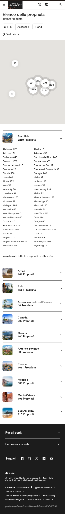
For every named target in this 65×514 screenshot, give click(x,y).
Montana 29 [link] (9, 201)
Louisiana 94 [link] (9, 193)
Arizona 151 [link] (9, 153)
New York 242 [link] (41, 213)
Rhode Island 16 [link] (42, 225)
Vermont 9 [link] (39, 237)
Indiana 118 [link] (40, 181)
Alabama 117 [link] (10, 149)
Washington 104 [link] (42, 241)
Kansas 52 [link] (39, 185)
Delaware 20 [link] (9, 169)
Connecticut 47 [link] (42, 161)
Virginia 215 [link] (9, 237)
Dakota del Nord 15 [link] (13, 165)
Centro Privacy (48, 495)
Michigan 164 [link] (10, 205)
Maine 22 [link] (39, 193)
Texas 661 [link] (8, 233)
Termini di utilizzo (13, 491)
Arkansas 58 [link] (40, 153)
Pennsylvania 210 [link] (12, 225)
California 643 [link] (10, 157)
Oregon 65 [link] (39, 221)
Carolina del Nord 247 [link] (45, 157)
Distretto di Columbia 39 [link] (46, 169)
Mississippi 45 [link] (41, 201)
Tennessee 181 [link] (11, 229)
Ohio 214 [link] (39, 217)
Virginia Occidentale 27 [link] (15, 241)
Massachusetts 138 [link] (44, 197)
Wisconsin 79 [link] (10, 245)
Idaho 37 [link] (38, 177)
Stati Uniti (11, 34)
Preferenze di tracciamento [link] (17, 487)
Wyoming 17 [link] (40, 245)
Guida (47, 499)
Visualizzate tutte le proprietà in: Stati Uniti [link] (28, 256)
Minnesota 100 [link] (10, 197)
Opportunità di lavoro (43, 487)
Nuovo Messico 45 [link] (12, 217)
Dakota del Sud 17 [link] (43, 165)
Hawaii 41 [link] (8, 177)
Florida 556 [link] (8, 173)
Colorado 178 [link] (10, 161)
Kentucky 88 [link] (9, 189)
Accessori (23, 26)
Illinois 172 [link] (8, 181)
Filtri (9, 27)
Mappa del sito (34, 499)
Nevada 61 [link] (39, 209)
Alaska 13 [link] (39, 149)
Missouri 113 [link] (40, 205)
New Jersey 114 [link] (42, 189)
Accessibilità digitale (14, 499)
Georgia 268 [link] (40, 173)
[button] (13, 34)
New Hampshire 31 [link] (13, 213)
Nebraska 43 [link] (9, 209)
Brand (38, 26)
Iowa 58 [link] (7, 185)
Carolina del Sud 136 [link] (45, 229)
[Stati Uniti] (18, 34)
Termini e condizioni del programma (21, 495)
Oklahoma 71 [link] (10, 221)
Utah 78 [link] (38, 233)
